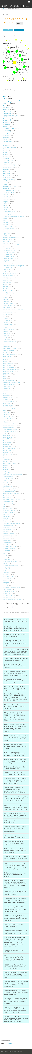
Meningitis (6, 162)
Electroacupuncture (8, 492)
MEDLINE (6, 399)
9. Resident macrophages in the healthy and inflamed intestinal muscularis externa (14, 680)
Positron (5, 331)
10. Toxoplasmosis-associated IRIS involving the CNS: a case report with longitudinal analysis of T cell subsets (15, 688)
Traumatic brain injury (9, 250)
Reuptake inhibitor (8, 303)
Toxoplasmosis (7, 254)
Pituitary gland (7, 113)
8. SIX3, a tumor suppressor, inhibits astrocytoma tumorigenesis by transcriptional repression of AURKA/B (15, 673)
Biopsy (5, 563)
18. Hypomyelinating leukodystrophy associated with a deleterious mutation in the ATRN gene (16, 761)
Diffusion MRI (7, 497)
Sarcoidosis (6, 296)
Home (4, 8)
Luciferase (6, 122)
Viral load (5, 222)
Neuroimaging (7, 119)
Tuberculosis (6, 247)
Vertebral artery (8, 226)
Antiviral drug (7, 102)
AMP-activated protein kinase (12, 599)
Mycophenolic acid (8, 380)
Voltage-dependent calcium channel (13, 217)
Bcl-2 (4, 567)
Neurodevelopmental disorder (12, 369)
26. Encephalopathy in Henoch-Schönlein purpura (13, 821)
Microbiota (6, 390)
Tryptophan (6, 249)
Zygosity (5, 207)
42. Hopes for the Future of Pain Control (14, 951)
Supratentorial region (9, 273)
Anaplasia (5, 586)
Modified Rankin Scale (9, 384)
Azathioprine (6, 572)
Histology (6, 444)
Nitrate (5, 362)
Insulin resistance (8, 418)
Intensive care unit (8, 416)
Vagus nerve (6, 234)
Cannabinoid (6, 550)
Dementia (6, 188)
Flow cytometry (7, 175)
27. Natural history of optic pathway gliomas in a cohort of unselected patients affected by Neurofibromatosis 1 (15, 829)
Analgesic (5, 201)
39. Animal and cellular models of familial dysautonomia (14, 925)
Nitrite (5, 360)
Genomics (6, 460)
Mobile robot (7, 386)
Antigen (5, 580)
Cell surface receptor (9, 192)
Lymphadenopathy (8, 401)
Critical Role (6, 516)
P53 (4, 143)
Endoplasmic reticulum (9, 179)
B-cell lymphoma (8, 569)
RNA (4, 316)
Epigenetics (6, 177)
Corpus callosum (8, 525)
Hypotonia (6, 169)
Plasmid (5, 337)
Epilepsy (5, 482)
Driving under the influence (11, 493)
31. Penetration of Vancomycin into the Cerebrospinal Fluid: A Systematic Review (15, 858)
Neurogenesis (7, 365)
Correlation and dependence (11, 524)
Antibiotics (6, 582)
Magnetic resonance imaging (11, 100)
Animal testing (7, 584)
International (6, 412)
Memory (5, 394)
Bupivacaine (6, 559)
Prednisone (6, 328)
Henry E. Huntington (9, 448)
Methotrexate (7, 392)
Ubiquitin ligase (7, 241)
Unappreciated (7, 239)
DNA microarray (7, 505)
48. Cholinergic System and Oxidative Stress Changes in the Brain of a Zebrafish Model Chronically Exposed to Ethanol (15, 1000)
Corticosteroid (7, 522)
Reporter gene (7, 111)
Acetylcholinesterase (9, 595)
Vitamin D (5, 218)
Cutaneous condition (9, 510)
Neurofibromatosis (8, 367)
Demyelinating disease (10, 186)
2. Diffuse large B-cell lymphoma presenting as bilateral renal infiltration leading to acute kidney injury (15, 628)
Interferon (6, 414)
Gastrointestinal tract (9, 463)
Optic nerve (6, 145)
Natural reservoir (8, 371)
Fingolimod (6, 469)
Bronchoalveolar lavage (10, 561)
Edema (5, 185)
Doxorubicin (6, 495)
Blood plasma (7, 134)
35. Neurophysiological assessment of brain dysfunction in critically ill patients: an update (15, 892)
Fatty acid (6, 473)
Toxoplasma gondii (8, 256)
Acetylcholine (7, 597)
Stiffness (5, 281)
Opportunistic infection (10, 147)
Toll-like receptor (8, 258)
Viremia (5, 220)
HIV (4, 105)
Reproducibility (7, 307)
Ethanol (5, 480)
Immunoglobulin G (8, 168)
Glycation (5, 456)
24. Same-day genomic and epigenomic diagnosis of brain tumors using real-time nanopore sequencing (15, 807)
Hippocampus (7, 446)
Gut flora (5, 452)
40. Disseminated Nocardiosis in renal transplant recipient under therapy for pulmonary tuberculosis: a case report (16, 931)
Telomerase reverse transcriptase (13, 266)
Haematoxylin (7, 450)
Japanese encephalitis (9, 409)
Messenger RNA (8, 160)
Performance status (9, 343)
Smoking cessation (8, 290)
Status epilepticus (8, 282)
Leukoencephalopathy (9, 164)
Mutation (5, 151)
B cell (4, 571)
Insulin (4, 420)
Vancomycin (6, 232)
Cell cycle (5, 544)
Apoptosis (6, 107)
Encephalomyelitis (8, 181)
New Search (20, 23)
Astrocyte (6, 198)
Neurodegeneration (9, 149)
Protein (5, 98)
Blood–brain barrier (8, 132)
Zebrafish (6, 209)
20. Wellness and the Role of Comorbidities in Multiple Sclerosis (14, 773)
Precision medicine (8, 330)
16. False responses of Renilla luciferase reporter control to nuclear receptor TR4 (15, 746)
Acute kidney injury (8, 591)
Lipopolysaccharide (8, 405)
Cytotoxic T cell (7, 508)
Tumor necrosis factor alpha (11, 245)
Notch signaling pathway (10, 354)
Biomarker (6, 136)
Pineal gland (6, 339)
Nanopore (6, 373)
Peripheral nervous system (11, 115)
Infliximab (6, 422)
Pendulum (6, 347)
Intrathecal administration (10, 166)
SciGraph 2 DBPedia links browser (16, 6)
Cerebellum (6, 130)
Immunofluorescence (9, 431)
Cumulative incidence (9, 512)
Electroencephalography (10, 488)
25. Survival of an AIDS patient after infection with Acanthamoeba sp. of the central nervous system (15, 815)
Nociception (6, 358)
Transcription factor (9, 252)
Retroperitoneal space (9, 305)
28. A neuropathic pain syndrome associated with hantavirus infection (15, 836)
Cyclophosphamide (8, 190)
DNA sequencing (8, 503)
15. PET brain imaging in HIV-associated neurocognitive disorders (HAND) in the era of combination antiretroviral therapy (16, 738)
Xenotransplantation (9, 211)
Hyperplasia (6, 435)
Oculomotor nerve (8, 350)
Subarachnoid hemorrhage (11, 279)
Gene (4, 96)
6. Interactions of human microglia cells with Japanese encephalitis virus (16, 659)
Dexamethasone (8, 501)
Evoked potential (8, 478)
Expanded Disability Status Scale (12, 475)
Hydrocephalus (7, 441)
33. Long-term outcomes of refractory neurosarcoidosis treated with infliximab (15, 874)
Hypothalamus (7, 171)
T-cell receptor (7, 267)
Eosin (4, 484)
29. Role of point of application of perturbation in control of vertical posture (14, 843)
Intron (4, 411)
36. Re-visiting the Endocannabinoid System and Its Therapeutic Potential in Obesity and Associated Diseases (16, 900)
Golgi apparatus (7, 454)
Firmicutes (6, 467)
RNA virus (6, 314)
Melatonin (6, 395)
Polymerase (6, 333)
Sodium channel (7, 288)
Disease (5, 126)
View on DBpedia (7, 30)
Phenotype (6, 104)
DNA (4, 507)
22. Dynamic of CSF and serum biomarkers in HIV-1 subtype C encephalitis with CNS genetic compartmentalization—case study (14, 790)
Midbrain (5, 154)
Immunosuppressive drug (10, 424)
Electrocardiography (9, 490)
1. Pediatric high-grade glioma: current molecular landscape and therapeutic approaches (15, 621)
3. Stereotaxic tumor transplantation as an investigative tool (15, 635)
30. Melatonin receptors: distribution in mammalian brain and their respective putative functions (16, 850)
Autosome (6, 574)
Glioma (5, 458)
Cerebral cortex (7, 542)
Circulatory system (8, 533)
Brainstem (6, 194)
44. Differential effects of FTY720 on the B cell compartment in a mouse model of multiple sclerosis (15, 966)
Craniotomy (6, 518)
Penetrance (6, 345)
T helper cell (6, 269)
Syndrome (6, 137)
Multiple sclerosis (8, 121)
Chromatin (6, 537)
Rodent (5, 298)
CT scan (5, 556)
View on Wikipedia (19, 30)
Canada (5, 552)
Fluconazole (6, 173)
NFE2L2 (5, 377)
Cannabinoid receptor (9, 548)
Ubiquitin (5, 243)
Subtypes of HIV (8, 277)
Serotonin (6, 292)
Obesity (5, 352)
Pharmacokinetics (8, 141)
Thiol (4, 262)
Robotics (5, 299)
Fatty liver (6, 471)
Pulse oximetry (7, 320)
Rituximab (6, 301)
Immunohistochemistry (10, 429)
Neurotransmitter (8, 363)
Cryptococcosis (7, 514)
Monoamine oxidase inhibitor (11, 382)
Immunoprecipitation (9, 427)
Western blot (7, 215)
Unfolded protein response (11, 237)
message (10, 1043)
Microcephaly (7, 388)
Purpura (5, 318)
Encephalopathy (7, 486)
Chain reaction (7, 540)
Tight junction (7, 260)
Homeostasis (7, 443)
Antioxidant (6, 200)
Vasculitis (5, 230)
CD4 (4, 557)
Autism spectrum (8, 576)
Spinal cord (6, 109)
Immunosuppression (9, 426)
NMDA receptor (7, 375)
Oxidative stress (8, 117)
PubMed (5, 322)
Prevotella (6, 326)
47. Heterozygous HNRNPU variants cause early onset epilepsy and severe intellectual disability (16, 992)
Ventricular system (8, 228)
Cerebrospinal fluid (8, 128)
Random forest (7, 313)
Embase (5, 183)
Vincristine (6, 224)
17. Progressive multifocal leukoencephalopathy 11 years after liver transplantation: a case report (15, 753)
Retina (5, 139)
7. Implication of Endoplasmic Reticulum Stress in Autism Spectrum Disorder (15, 665)
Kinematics (6, 407)
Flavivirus (5, 465)
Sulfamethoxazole (8, 275)
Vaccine (5, 235)
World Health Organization (11, 213)
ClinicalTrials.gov (8, 529)
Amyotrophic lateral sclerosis (11, 588)
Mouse (5, 153)
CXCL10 (5, 554)
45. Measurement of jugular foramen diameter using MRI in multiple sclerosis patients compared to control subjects (16, 974)
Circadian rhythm (8, 535)
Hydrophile (6, 439)
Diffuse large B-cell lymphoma (12, 499)
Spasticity (6, 286)
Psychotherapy (7, 324)
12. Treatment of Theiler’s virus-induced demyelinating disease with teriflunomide (15, 706)
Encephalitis (6, 124)
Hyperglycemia (7, 437)
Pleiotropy (6, 335)
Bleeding (5, 196)
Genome (5, 461)
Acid (4, 205)
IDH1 (4, 433)
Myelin (5, 379)
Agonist (5, 203)
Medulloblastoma (8, 397)
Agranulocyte (7, 589)
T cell (4, 271)
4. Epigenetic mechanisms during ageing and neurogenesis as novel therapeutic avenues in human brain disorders (15, 642)
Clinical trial (6, 531)
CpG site (5, 520)
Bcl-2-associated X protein (11, 565)
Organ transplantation (9, 348)
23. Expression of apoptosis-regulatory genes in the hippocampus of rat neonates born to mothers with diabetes (16, 799)
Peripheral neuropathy (9, 341)
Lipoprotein (6, 403)
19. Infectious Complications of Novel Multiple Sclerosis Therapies (15, 768)
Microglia (5, 156)
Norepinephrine (7, 356)
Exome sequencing (8, 476)
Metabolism (6, 158)
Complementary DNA (9, 527)
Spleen (5, 284)
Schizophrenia (7, 294)
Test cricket (6, 264)
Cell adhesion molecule (9, 546)
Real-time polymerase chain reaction (14, 309)
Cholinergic (6, 539)
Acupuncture (6, 593)
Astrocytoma (7, 578)
